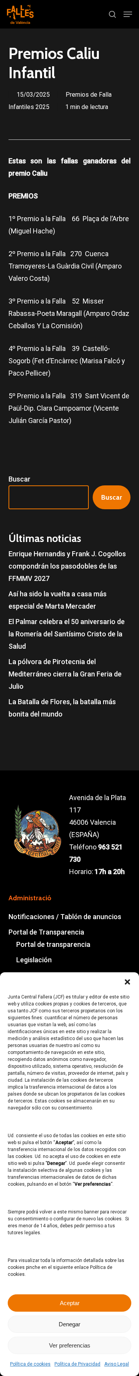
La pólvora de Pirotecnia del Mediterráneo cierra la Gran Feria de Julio (65, 674)
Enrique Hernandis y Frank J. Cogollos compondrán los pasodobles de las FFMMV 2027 (67, 566)
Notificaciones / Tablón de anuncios (64, 917)
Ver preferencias (69, 1345)
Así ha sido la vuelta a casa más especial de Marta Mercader (57, 600)
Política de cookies (30, 1364)
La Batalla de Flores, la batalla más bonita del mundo (62, 708)
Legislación (34, 960)
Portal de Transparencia (46, 932)
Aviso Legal (116, 1364)
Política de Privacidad (77, 1364)
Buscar (19, 479)
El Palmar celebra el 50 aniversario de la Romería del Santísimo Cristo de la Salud (66, 634)
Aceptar (70, 1303)
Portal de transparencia (53, 944)
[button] (127, 982)
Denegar (69, 1324)
